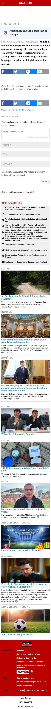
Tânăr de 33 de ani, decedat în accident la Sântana (26, 250)
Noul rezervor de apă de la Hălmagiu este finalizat (26, 262)
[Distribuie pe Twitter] (19, 71)
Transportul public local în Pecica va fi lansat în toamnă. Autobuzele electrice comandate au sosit (25, 226)
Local (5, 269)
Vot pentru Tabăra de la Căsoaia (17, 434)
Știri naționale (40, 682)
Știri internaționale (25, 682)
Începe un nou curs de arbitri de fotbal (21, 550)
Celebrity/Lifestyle (24, 685)
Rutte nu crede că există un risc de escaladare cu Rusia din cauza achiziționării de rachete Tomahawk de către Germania (27, 238)
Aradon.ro (8, 651)
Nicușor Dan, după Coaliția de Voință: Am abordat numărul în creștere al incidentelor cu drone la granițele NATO (24, 388)
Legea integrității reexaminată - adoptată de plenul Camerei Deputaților (23, 341)
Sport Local (30, 690)
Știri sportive (42, 690)
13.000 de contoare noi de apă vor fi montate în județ (25, 469)
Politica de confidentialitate (28, 654)
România (7, 312)
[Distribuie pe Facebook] (7, 71)
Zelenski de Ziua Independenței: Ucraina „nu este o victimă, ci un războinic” (24, 585)
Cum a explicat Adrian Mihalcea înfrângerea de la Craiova (25, 256)
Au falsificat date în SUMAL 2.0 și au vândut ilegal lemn (26, 220)
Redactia (20, 651)
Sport (6, 690)
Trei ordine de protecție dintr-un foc (20, 244)
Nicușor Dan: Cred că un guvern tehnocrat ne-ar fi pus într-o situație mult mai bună (26, 208)
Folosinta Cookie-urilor (27, 658)
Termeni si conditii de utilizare (30, 662)
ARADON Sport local (15, 523)
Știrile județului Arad (26, 678)
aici (31, 192)
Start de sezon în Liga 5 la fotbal (17, 634)
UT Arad (6, 481)
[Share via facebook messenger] (31, 71)
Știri (5, 678)
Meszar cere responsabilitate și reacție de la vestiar (23, 510)
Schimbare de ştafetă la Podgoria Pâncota (22, 214)
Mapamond (8, 556)
